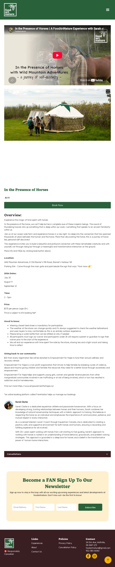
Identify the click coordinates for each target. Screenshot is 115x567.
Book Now (57, 205)
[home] (31, 10)
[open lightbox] (57, 115)
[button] (107, 10)
